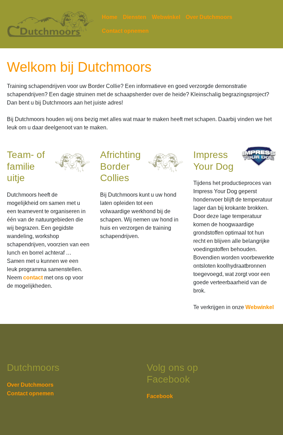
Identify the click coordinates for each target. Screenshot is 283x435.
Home (109, 17)
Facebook (160, 396)
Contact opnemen (125, 31)
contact (33, 277)
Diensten (134, 17)
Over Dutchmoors (209, 17)
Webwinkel (166, 17)
